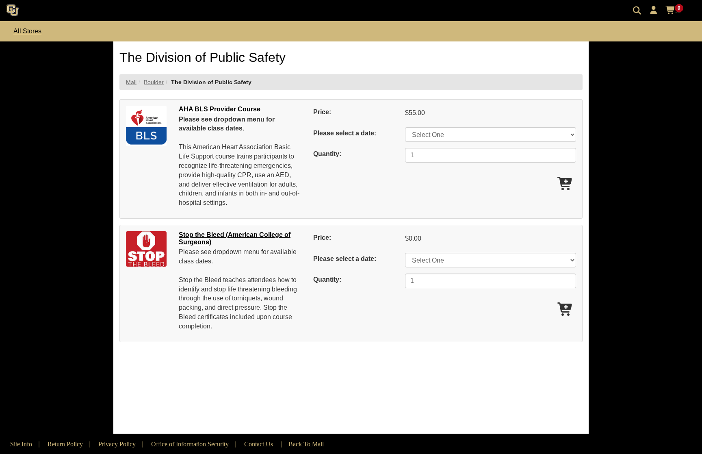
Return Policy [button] (65, 444)
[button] (654, 10)
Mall (131, 82)
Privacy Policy (117, 444)
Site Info (21, 444)
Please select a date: (344, 133)
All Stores (27, 31)
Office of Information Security (190, 444)
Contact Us (258, 444)
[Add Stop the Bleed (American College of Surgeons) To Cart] (565, 309)
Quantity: (327, 153)
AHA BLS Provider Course (219, 109)
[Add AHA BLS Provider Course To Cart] (565, 184)
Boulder (154, 82)
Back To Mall (306, 444)
